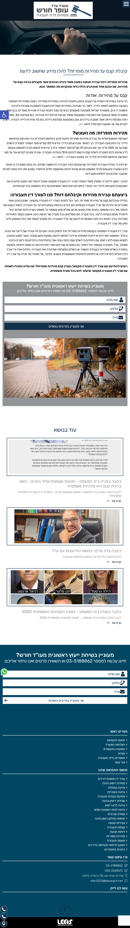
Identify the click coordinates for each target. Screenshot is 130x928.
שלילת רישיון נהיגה (113, 801)
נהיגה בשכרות (116, 792)
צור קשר (119, 762)
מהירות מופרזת (115, 836)
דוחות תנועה (117, 832)
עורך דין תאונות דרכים (111, 779)
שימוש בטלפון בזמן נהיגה (110, 818)
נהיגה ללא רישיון (115, 805)
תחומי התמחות (116, 740)
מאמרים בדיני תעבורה (111, 758)
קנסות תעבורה (116, 827)
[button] (4, 114)
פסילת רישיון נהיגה (113, 783)
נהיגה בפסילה (116, 787)
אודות (121, 753)
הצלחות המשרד (115, 745)
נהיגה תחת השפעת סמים (109, 810)
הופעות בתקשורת (114, 749)
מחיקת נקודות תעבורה (111, 796)
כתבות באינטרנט (114, 849)
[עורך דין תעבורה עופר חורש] (65, 10)
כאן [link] (81, 124)
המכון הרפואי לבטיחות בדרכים (106, 845)
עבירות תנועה (116, 823)
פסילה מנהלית (116, 814)
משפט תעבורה (116, 840)
